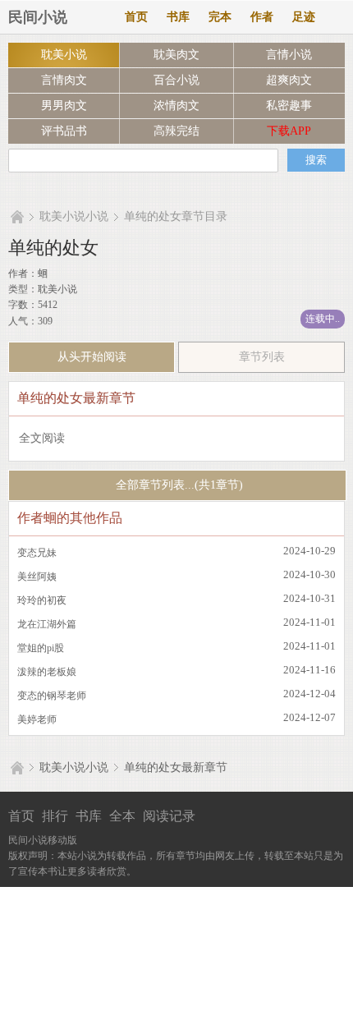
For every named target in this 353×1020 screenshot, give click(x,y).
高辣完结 (176, 131)
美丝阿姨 (37, 576)
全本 (122, 816)
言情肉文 (64, 80)
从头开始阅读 (91, 357)
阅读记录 (169, 816)
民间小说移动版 (42, 840)
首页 (136, 17)
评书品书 (64, 131)
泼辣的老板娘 (46, 672)
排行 (55, 816)
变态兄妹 (37, 552)
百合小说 (176, 80)
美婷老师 (37, 719)
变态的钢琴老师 (51, 695)
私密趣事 (289, 105)
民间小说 (37, 17)
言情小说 (289, 54)
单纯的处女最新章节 (175, 767)
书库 (178, 17)
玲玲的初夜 (41, 600)
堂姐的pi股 (40, 648)
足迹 (303, 17)
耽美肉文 (176, 54)
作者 (261, 17)
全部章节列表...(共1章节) (177, 485)
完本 (220, 17)
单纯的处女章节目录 (175, 216)
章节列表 (262, 357)
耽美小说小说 (73, 216)
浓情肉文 (176, 105)
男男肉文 (64, 105)
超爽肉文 (289, 80)
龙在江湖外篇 (46, 624)
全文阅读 (42, 438)
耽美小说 (64, 54)
